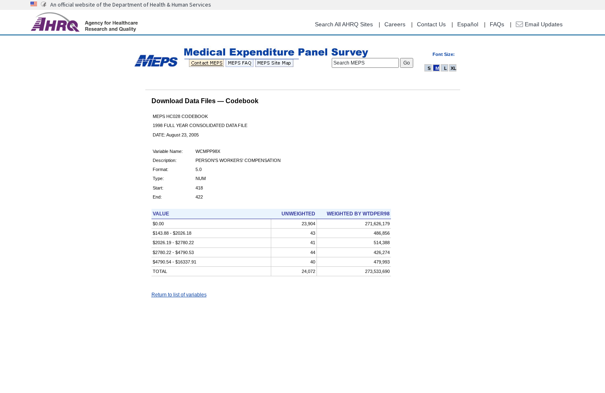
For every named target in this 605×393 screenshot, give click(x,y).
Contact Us (431, 24)
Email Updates (543, 24)
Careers (394, 24)
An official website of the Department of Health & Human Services (130, 4)
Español (467, 24)
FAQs (497, 24)
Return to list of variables (179, 295)
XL (453, 68)
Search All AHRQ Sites (344, 24)
